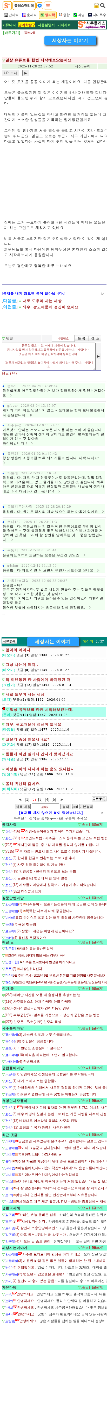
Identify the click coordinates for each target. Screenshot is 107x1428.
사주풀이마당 (13, 1028)
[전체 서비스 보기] (48, 6)
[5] (54, 799)
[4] (47, 799)
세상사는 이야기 (70, 40)
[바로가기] (11, 32)
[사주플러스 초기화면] (7, 5)
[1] (27, 799)
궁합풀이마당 (13, 1068)
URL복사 (10, 73)
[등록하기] (81, 338)
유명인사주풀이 (15, 1101)
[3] (40, 799)
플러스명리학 (24, 5)
